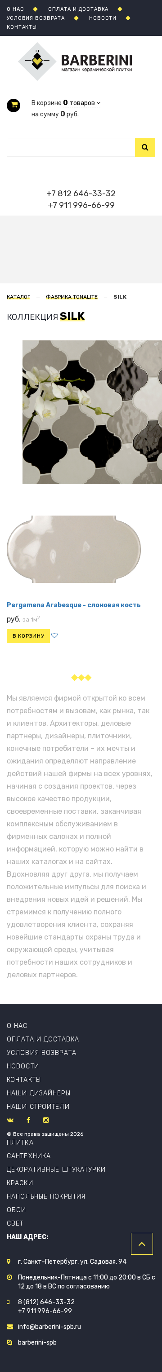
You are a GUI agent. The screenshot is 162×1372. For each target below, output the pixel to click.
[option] (42, 412)
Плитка (20, 1143)
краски (20, 1183)
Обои (16, 1210)
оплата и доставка (78, 9)
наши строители (38, 1107)
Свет (15, 1223)
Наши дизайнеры (39, 1093)
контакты (22, 27)
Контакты (24, 1080)
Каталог (18, 297)
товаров (79, 103)
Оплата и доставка (43, 1039)
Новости (23, 1066)
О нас (17, 1026)
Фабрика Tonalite (72, 297)
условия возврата (36, 18)
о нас (15, 9)
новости (103, 18)
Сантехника (29, 1156)
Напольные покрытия (46, 1196)
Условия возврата (41, 1053)
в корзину (28, 636)
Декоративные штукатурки (56, 1169)
